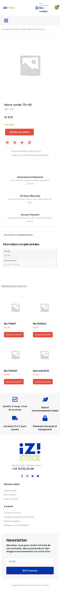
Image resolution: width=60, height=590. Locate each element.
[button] (6, 20)
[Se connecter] (37, 8)
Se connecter (43, 4)
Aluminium (15, 29)
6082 (23, 29)
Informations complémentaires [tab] (18, 235)
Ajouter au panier (19, 132)
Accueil (5, 29)
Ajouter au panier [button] (14, 334)
